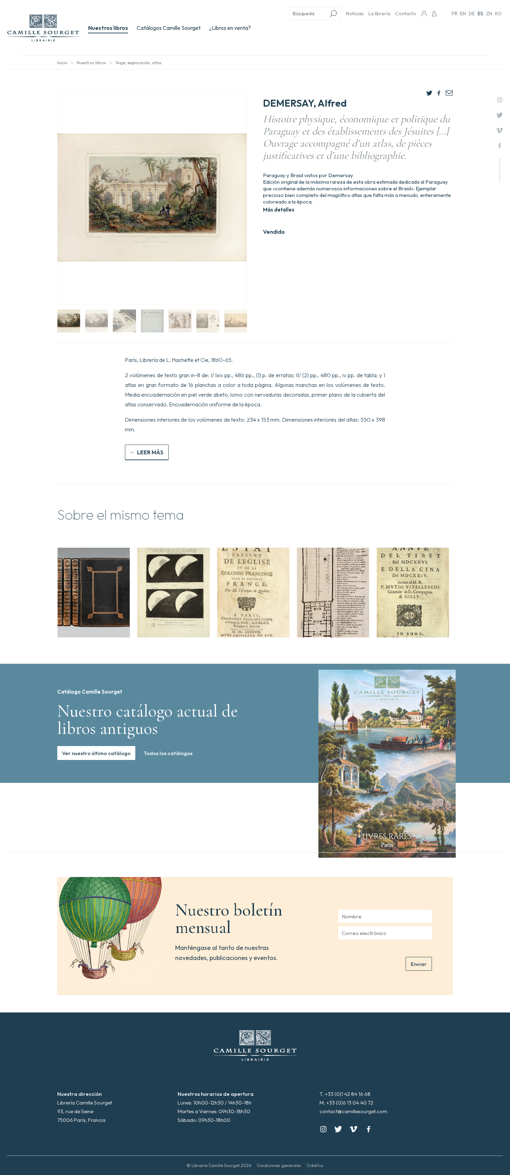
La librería (379, 13)
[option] (93, 592)
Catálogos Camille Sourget (169, 27)
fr (454, 13)
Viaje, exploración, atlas (139, 62)
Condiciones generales (279, 1165)
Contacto (405, 13)
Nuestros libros (108, 27)
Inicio (62, 62)
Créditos (315, 1165)
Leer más (150, 452)
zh (489, 13)
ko (498, 13)
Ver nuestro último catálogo (96, 753)
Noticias (355, 13)
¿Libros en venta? (230, 27)
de (472, 13)
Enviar (419, 964)
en (463, 13)
